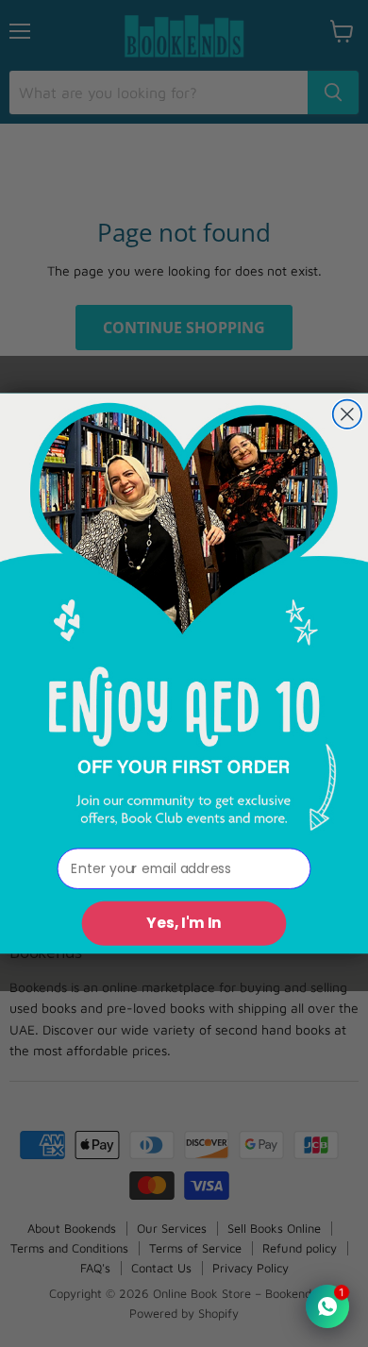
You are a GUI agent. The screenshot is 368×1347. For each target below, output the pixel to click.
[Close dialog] (347, 414)
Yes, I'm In (184, 923)
